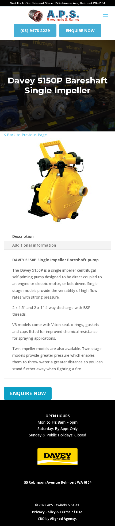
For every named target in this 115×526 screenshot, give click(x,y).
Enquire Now (80, 30)
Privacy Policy (44, 512)
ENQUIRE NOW (28, 393)
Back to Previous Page (26, 134)
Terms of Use (71, 512)
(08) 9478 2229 (35, 30)
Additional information (34, 245)
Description (23, 236)
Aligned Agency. (63, 518)
